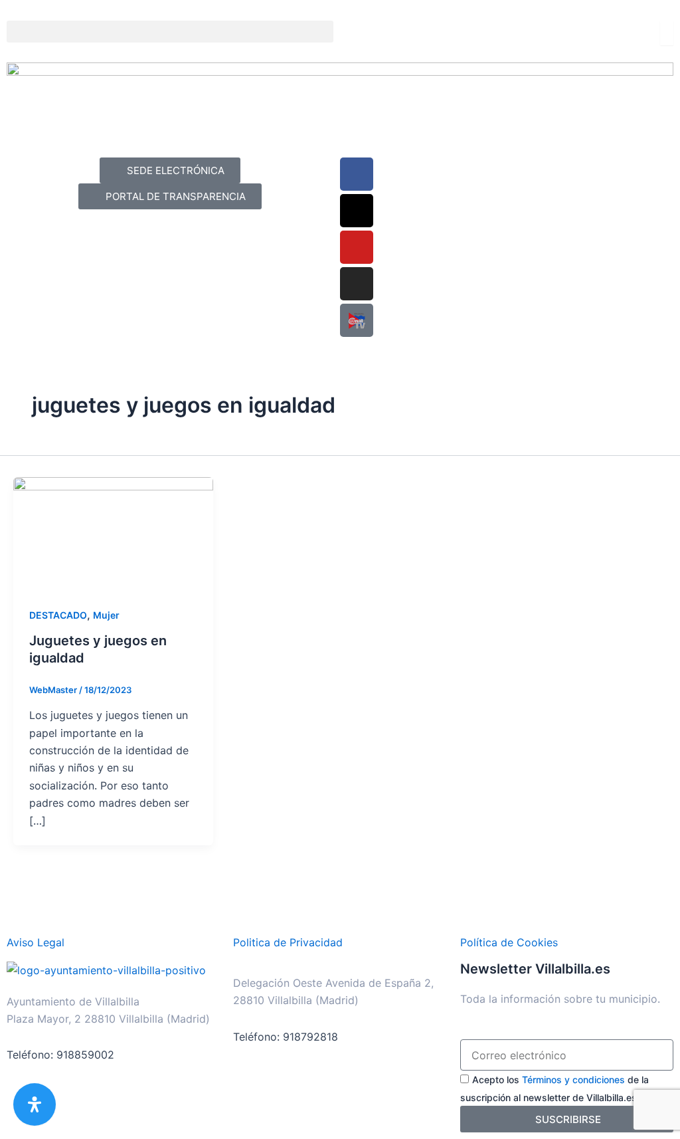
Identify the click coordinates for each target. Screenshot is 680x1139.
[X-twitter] (356, 210)
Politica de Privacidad (288, 942)
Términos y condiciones (573, 1079)
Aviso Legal (35, 942)
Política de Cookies (509, 942)
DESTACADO (58, 615)
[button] (170, 32)
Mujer (106, 615)
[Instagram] (356, 283)
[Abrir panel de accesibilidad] (34, 1104)
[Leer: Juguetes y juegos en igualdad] (113, 532)
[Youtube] (356, 247)
